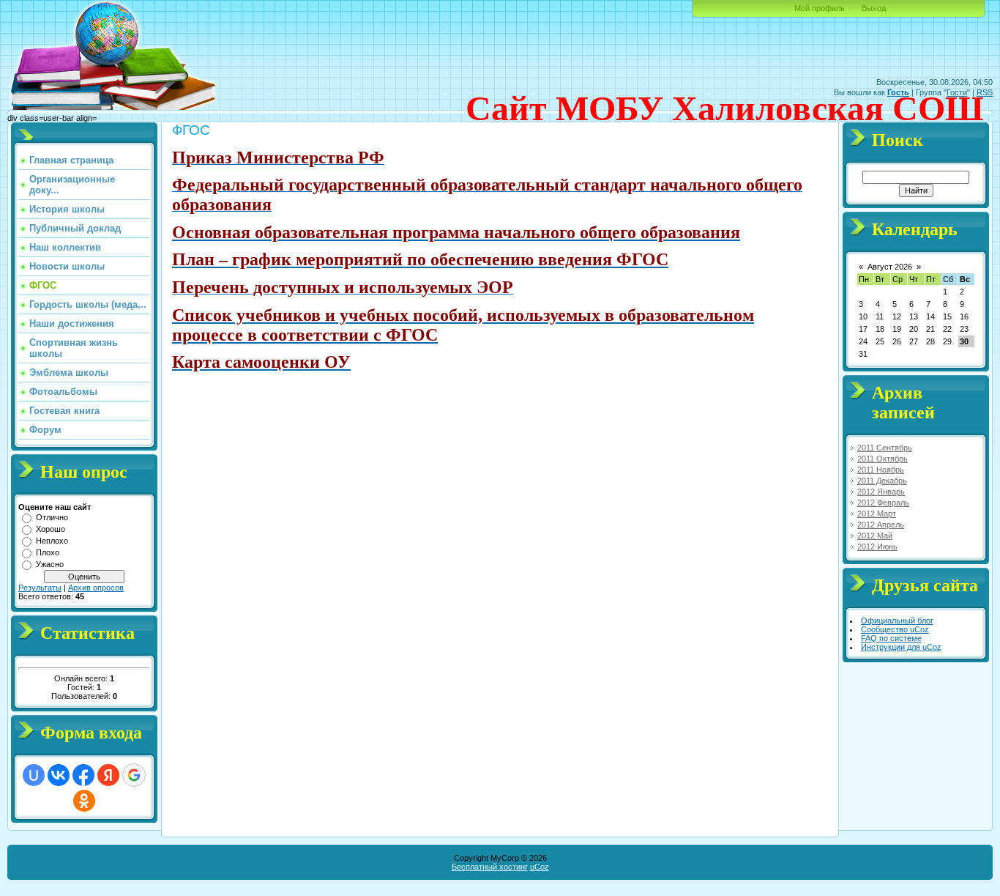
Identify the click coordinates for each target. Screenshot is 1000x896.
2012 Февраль (883, 502)
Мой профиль (819, 8)
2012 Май (874, 535)
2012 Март (876, 513)
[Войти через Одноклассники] (84, 801)
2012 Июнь (877, 546)
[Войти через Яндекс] (108, 775)
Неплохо (52, 540)
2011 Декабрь (882, 480)
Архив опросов (96, 587)
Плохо (47, 552)
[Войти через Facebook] (83, 775)
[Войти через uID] (34, 775)
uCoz (539, 866)
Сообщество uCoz (895, 629)
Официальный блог (897, 620)
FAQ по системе (891, 638)
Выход (874, 8)
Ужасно (50, 564)
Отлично (52, 517)
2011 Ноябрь (880, 469)
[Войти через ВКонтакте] (59, 775)
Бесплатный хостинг (490, 866)
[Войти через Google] (134, 775)
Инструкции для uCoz (901, 647)
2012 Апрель (880, 524)
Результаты (39, 587)
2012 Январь (881, 491)
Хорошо (50, 529)
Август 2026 (889, 266)
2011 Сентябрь (884, 447)
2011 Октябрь (882, 458)
